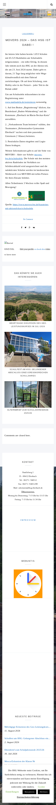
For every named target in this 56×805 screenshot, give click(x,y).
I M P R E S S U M (28, 520)
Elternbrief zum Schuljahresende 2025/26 (24, 750)
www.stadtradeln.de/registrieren (20, 102)
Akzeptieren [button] (29, 792)
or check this (32, 249)
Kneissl (9, 249)
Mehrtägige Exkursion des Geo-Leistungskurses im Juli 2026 (28, 727)
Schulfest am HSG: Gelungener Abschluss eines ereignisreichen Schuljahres (28, 372)
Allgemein (28, 33)
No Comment (28, 219)
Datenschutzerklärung (28, 797)
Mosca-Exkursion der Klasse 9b (19, 761)
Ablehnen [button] (44, 792)
